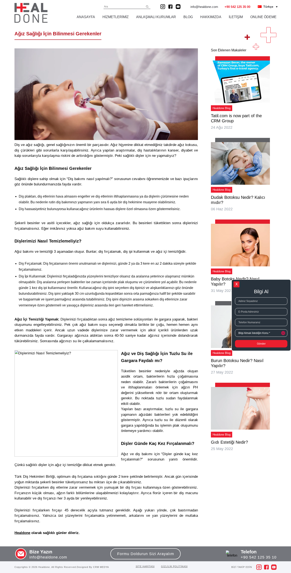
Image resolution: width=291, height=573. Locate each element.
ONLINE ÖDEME (263, 17)
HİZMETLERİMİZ (115, 17)
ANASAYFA (86, 17)
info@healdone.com (204, 6)
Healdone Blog (221, 108)
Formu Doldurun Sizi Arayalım (145, 554)
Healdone (22, 533)
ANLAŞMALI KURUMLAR (156, 17)
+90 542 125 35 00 (237, 6)
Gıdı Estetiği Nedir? (229, 442)
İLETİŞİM (236, 17)
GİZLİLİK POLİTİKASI (174, 566)
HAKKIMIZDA (210, 17)
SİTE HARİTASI (145, 566)
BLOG (188, 17)
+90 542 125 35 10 (259, 557)
